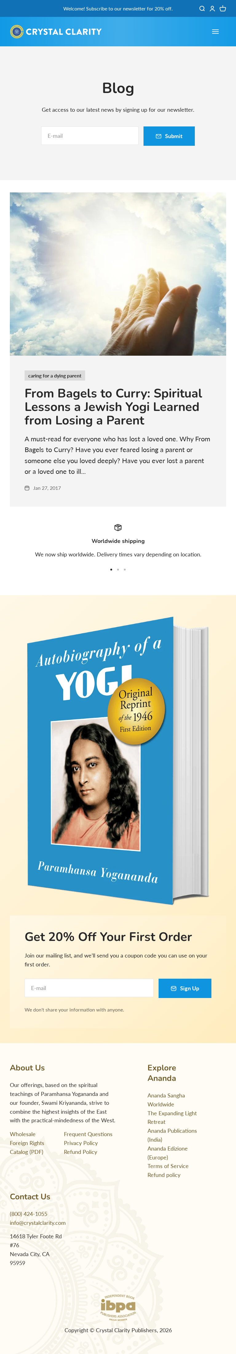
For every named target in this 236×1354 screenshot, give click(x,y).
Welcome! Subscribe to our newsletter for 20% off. (118, 8)
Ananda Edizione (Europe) (168, 1153)
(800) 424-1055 (28, 1213)
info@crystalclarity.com (38, 1222)
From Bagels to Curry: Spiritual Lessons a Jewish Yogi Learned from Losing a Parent (113, 407)
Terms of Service (168, 1166)
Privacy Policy (81, 1142)
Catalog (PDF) (26, 1151)
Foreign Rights (27, 1142)
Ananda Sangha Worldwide (166, 1100)
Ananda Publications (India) (172, 1135)
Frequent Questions (88, 1134)
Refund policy (164, 1174)
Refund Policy (80, 1151)
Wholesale (23, 1134)
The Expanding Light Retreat (172, 1117)
